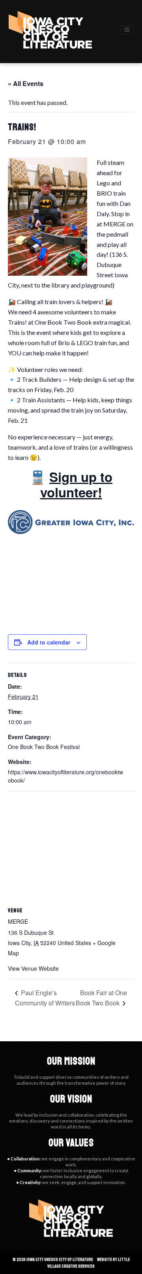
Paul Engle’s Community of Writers (45, 997)
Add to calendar (48, 642)
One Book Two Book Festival (44, 747)
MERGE (114, 224)
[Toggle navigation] (127, 29)
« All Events (25, 83)
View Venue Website (33, 968)
